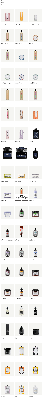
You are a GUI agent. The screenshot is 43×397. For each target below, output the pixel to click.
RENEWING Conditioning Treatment (35, 212)
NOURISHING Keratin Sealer (21, 290)
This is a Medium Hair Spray (7, 94)
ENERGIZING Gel (21, 231)
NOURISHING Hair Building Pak (7, 290)
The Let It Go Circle (7, 388)
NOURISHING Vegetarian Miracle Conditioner (35, 290)
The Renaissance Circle (35, 369)
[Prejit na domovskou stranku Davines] (2, 1)
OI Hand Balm (7, 329)
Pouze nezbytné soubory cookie (17, 200)
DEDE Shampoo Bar (21, 172)
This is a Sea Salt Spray (21, 114)
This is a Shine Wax (35, 35)
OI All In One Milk (35, 310)
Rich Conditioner (7, 153)
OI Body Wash (21, 329)
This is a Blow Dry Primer (21, 133)
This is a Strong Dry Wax (21, 74)
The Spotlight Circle (21, 349)
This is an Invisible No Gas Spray (35, 94)
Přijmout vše (25, 200)
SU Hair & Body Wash (35, 388)
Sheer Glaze (35, 153)
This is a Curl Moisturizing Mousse (21, 35)
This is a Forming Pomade (21, 55)
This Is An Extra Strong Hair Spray (35, 55)
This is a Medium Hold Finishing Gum (7, 74)
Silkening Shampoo (35, 133)
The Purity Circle (35, 349)
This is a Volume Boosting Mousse (7, 35)
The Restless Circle (21, 388)
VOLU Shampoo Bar (35, 172)
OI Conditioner (7, 349)
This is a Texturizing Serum (7, 133)
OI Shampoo (21, 310)
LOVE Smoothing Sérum (35, 192)
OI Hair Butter (35, 329)
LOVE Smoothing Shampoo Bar (7, 192)
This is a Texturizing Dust (35, 15)
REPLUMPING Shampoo (7, 270)
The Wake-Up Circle (7, 369)
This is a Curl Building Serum (7, 15)
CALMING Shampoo (7, 251)
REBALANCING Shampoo (35, 251)
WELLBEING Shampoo (35, 231)
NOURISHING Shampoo (21, 270)
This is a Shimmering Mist (7, 114)
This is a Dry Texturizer (7, 55)
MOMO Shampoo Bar (7, 172)
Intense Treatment (21, 153)
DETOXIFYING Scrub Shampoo (21, 251)
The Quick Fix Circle (21, 369)
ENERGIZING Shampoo (7, 231)
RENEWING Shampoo (21, 212)
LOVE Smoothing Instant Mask (7, 212)
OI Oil (7, 310)
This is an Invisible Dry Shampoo (21, 192)
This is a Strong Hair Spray (21, 94)
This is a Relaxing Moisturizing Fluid (21, 15)
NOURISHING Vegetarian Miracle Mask (35, 270)
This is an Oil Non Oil (35, 114)
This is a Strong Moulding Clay (35, 74)
